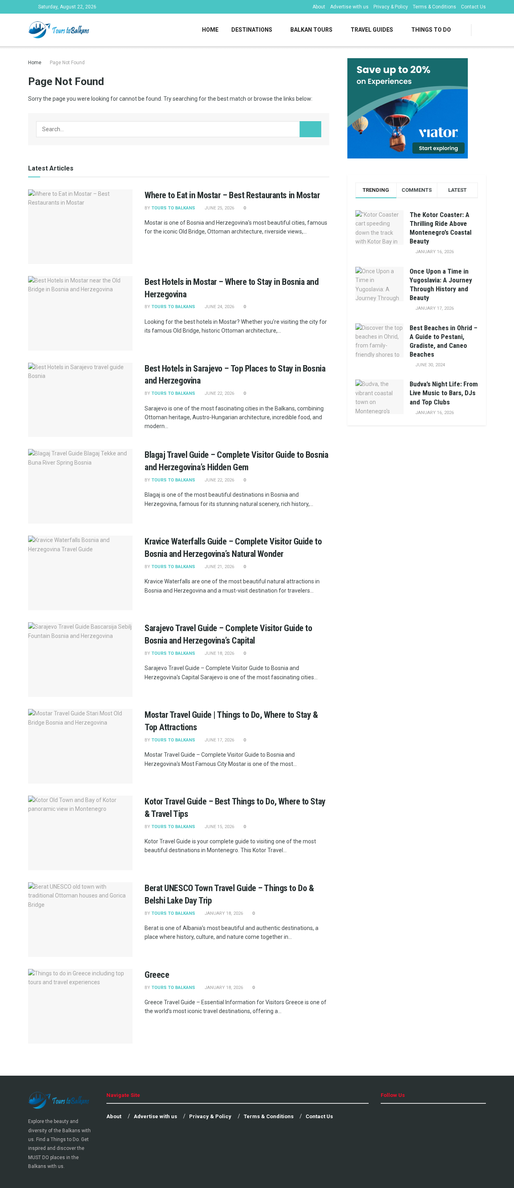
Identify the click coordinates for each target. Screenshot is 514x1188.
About (318, 7)
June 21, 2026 (218, 566)
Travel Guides (372, 29)
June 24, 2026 (218, 306)
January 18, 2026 (223, 913)
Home (210, 29)
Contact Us (473, 7)
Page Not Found (67, 62)
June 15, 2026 (218, 826)
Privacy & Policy (390, 7)
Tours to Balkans (173, 208)
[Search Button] (310, 129)
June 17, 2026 (218, 740)
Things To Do (431, 29)
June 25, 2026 (218, 208)
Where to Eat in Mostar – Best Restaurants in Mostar (232, 195)
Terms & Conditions (434, 7)
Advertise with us (349, 7)
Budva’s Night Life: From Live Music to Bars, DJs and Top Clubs (444, 393)
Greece (157, 975)
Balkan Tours (311, 29)
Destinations (251, 29)
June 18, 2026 (218, 653)
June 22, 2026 (218, 393)
